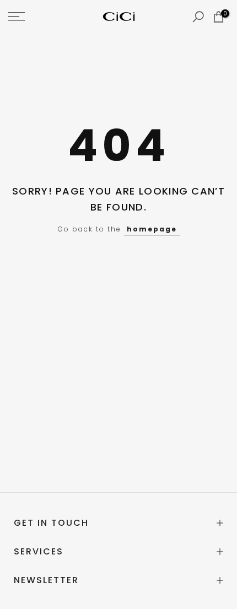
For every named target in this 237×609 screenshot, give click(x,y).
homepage (152, 229)
